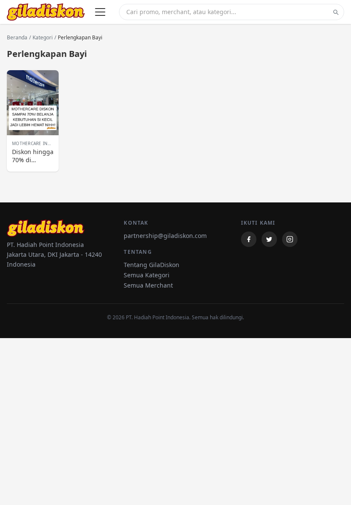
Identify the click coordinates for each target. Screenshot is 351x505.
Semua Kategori (147, 275)
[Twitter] (269, 239)
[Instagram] (289, 239)
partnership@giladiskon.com (165, 236)
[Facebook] (248, 239)
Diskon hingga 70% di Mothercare (33, 156)
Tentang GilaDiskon (151, 265)
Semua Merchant (148, 285)
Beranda (17, 37)
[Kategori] (100, 12)
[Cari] (335, 12)
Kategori (43, 37)
